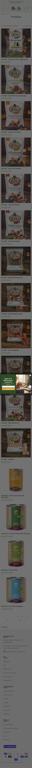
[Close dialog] (30, 375)
